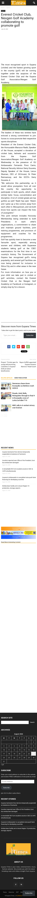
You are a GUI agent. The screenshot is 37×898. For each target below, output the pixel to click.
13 (19, 750)
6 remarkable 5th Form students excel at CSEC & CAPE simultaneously (17, 470)
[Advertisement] (18, 46)
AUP (17, 892)
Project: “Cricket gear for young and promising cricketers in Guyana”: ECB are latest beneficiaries (9, 366)
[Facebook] (16, 885)
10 (4, 750)
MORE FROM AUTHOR (20, 378)
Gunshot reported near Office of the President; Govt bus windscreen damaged (18, 461)
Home (5, 892)
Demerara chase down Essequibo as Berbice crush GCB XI (23, 385)
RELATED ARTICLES (6, 378)
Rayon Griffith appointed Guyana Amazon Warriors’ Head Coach (28, 364)
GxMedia (19, 895)
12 (14, 750)
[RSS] (21, 885)
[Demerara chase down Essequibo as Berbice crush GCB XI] (6, 385)
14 (24, 750)
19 (14, 754)
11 (9, 750)
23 (33, 754)
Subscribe (30, 335)
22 (29, 754)
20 (19, 754)
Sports (3, 11)
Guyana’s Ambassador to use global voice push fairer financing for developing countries (19, 478)
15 (29, 750)
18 (9, 754)
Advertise (11, 892)
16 (33, 750)
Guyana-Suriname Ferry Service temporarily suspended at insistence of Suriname (16, 453)
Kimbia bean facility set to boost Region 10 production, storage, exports (15, 487)
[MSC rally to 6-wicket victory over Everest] (6, 407)
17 (4, 754)
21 (24, 754)
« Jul (2, 765)
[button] (34, 3)
